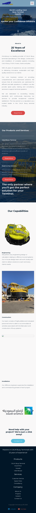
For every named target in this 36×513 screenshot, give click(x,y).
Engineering (6, 252)
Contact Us (18, 498)
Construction (6, 317)
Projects (18, 493)
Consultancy (18, 483)
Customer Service (18, 478)
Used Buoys (18, 470)
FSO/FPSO (18, 466)
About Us (18, 491)
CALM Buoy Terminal (18, 463)
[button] (3, 411)
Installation (6, 381)
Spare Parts (18, 481)
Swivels (18, 468)
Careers (18, 496)
